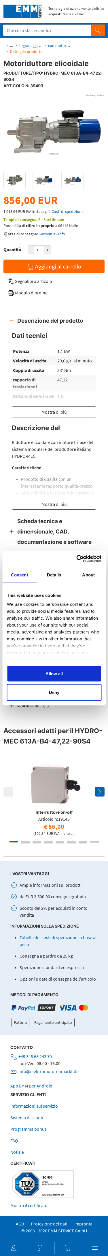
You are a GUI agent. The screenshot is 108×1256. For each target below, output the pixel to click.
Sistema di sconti (26, 1117)
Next (100, 792)
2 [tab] (25, 841)
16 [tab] (94, 842)
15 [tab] (83, 842)
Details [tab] (54, 574)
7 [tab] (83, 841)
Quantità (12, 249)
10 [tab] (25, 842)
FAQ (14, 1140)
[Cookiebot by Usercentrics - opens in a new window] (76, 559)
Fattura (20, 1022)
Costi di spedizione (68, 211)
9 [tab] (14, 842)
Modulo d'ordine (31, 293)
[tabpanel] (54, 798)
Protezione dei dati (49, 1224)
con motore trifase (64, 45)
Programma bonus (28, 1129)
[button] (13, 1248)
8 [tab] (94, 841)
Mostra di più (54, 412)
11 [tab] (37, 842)
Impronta (83, 1224)
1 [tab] (14, 841)
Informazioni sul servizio (34, 1106)
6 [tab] (71, 841)
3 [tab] (37, 841)
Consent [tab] (19, 574)
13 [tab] (60, 842)
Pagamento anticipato (53, 1022)
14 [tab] (71, 842)
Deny (54, 692)
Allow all (54, 673)
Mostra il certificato (29, 1205)
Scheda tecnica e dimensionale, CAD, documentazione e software (54, 531)
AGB (20, 1224)
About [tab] (88, 574)
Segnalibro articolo (33, 281)
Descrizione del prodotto (50, 320)
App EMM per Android (31, 1086)
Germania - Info (52, 234)
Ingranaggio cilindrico (37, 45)
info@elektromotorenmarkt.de (48, 1071)
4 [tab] (48, 841)
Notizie (17, 1152)
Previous (8, 792)
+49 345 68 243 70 (35, 1056)
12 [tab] (48, 842)
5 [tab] (60, 841)
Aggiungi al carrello (57, 266)
